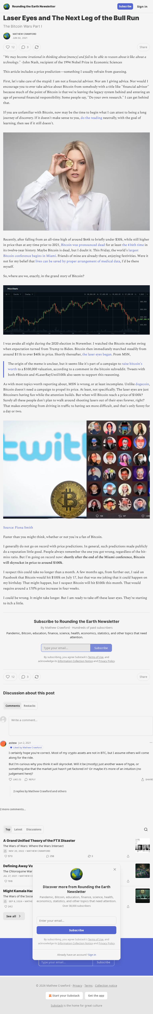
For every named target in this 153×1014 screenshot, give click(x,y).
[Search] (146, 829)
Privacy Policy (107, 943)
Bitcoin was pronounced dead (83, 245)
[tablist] (20, 706)
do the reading (91, 117)
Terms (88, 985)
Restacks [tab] (29, 706)
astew (13, 743)
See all (11, 916)
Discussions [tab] (33, 829)
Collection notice (106, 985)
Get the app (96, 995)
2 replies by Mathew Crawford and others (39, 791)
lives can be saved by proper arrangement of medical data (77, 261)
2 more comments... (13, 809)
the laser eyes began (97, 354)
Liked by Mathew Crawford (27, 747)
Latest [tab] (18, 829)
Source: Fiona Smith (18, 527)
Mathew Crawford (24, 34)
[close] (115, 869)
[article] (76, 848)
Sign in (142, 6)
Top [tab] (8, 829)
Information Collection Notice (75, 943)
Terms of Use (95, 939)
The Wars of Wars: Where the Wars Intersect (33, 846)
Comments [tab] (13, 706)
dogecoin (142, 384)
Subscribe (125, 6)
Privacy (77, 985)
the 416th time (133, 245)
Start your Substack (66, 995)
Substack (57, 1005)
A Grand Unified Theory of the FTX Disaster (39, 841)
